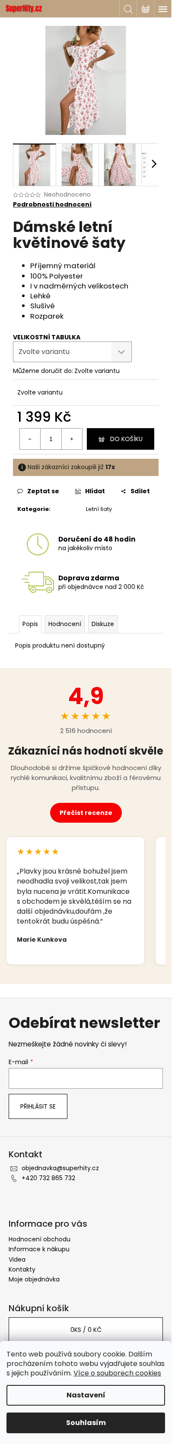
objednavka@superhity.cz (60, 1168)
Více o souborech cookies (117, 1373)
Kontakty (22, 1269)
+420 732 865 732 (48, 1178)
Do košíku (126, 439)
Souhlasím (86, 1423)
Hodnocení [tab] (64, 624)
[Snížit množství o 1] (30, 439)
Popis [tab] (30, 624)
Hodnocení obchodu (39, 1239)
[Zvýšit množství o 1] (71, 439)
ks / (86, 1329)
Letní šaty (99, 509)
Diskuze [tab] (103, 624)
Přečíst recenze (86, 812)
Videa (17, 1259)
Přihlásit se (38, 1106)
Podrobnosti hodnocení (52, 204)
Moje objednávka (34, 1279)
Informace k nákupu (39, 1249)
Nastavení (86, 1395)
